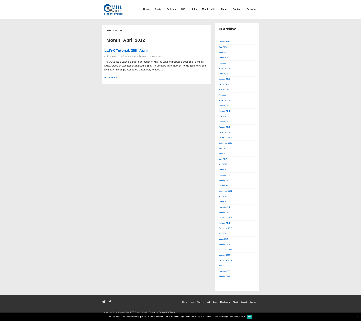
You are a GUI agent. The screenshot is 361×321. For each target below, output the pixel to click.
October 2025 (224, 42)
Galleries (171, 9)
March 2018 (223, 58)
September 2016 (225, 84)
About (224, 9)
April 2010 (223, 234)
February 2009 (224, 271)
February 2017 (224, 74)
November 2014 (225, 100)
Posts (158, 9)
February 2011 (224, 207)
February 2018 (224, 63)
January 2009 (224, 276)
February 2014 (224, 106)
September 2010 (225, 228)
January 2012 (224, 180)
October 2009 (224, 255)
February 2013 (224, 122)
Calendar (251, 9)
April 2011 (223, 196)
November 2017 (225, 68)
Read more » (110, 77)
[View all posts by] (108, 56)
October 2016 (224, 79)
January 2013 (224, 127)
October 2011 (224, 186)
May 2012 (223, 159)
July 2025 (223, 47)
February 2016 (224, 95)
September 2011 (225, 191)
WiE (183, 9)
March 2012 (223, 170)
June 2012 (223, 154)
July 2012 (223, 148)
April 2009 (223, 266)
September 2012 (225, 143)
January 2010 (224, 244)
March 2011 (223, 202)
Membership (208, 9)
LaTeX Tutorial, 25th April (126, 50)
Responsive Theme (167, 312)
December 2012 (225, 132)
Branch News (158, 56)
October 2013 (224, 111)
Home (146, 9)
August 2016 (224, 90)
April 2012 (223, 164)
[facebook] (110, 303)
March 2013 (223, 116)
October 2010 (224, 223)
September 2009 (225, 260)
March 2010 (223, 239)
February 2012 (224, 175)
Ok (249, 316)
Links (194, 9)
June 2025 (223, 52)
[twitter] (104, 303)
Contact (237, 9)
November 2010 (225, 218)
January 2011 (224, 212)
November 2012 (225, 138)
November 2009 (225, 250)
